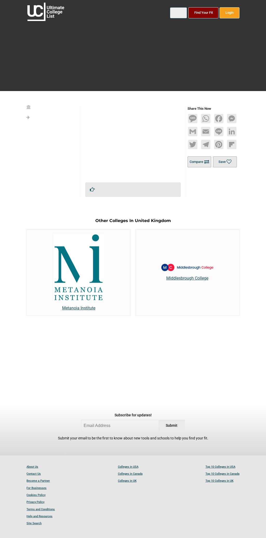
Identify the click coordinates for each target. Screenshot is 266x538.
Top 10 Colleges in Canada (222, 473)
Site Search (34, 523)
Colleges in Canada (130, 473)
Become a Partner (38, 480)
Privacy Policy (35, 502)
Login (229, 13)
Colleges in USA (128, 466)
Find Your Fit (203, 13)
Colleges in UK (127, 480)
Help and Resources (39, 516)
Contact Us (33, 473)
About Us (32, 466)
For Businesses (36, 488)
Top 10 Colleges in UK (219, 480)
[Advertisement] (133, 142)
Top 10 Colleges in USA (220, 466)
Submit (171, 425)
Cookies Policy (35, 495)
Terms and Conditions (40, 509)
